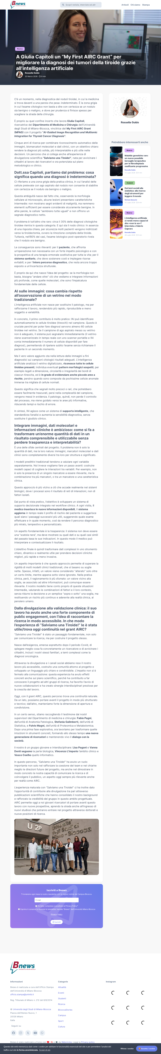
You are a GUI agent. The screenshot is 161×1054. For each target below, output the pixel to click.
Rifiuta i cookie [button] (127, 1049)
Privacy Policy (56, 914)
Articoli (125, 5)
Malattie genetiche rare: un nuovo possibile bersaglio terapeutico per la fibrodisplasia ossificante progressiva (136, 160)
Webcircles (67, 1042)
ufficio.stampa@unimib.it (22, 994)
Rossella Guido (130, 122)
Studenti (62, 998)
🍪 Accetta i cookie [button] (146, 1049)
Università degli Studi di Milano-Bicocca (32, 1009)
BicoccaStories (65, 1010)
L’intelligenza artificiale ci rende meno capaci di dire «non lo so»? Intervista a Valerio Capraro (136, 223)
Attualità (62, 987)
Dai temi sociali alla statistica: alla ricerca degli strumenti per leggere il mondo (135, 192)
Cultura (61, 1026)
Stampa (146, 5)
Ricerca (61, 1004)
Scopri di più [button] (44, 1050)
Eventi (61, 993)
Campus (62, 1015)
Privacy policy (88, 1042)
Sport (61, 1021)
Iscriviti (57, 922)
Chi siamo (135, 5)
